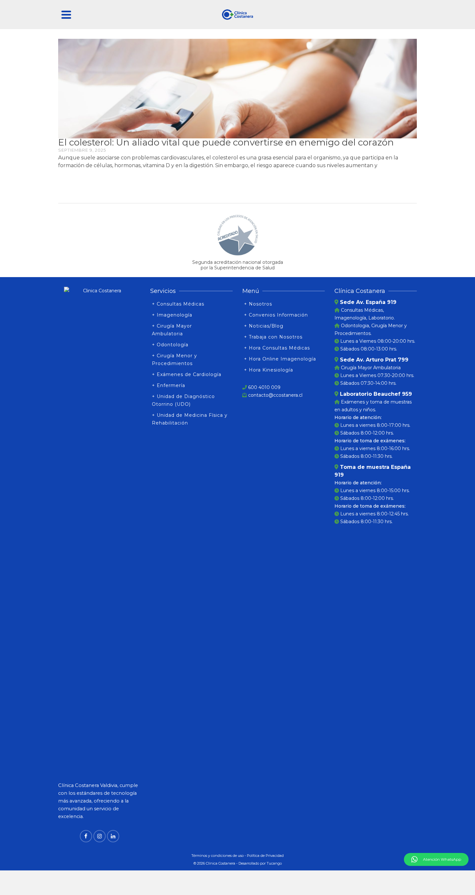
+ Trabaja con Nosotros (273, 337)
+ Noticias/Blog (263, 326)
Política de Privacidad (265, 855)
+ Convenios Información (276, 315)
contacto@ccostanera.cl (275, 395)
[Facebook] (86, 836)
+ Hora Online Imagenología (280, 359)
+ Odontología (170, 345)
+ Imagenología (172, 315)
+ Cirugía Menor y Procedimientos (174, 359)
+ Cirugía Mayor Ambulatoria (172, 330)
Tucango (274, 863)
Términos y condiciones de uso (217, 855)
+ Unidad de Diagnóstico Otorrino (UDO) (183, 400)
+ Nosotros (258, 304)
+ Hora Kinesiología (268, 370)
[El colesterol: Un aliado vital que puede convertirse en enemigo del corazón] (237, 88)
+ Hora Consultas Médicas (277, 348)
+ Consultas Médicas (178, 304)
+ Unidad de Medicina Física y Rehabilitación (189, 419)
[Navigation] (66, 14)
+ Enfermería (168, 385)
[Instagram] (99, 836)
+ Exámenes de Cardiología (186, 374)
